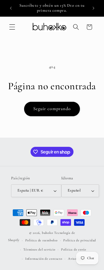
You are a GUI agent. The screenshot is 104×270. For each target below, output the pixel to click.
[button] (12, 27)
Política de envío (73, 249)
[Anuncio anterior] (11, 8)
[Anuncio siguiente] (93, 8)
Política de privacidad (79, 240)
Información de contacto (43, 259)
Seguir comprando (52, 109)
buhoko (47, 233)
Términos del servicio (39, 249)
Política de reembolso (41, 240)
